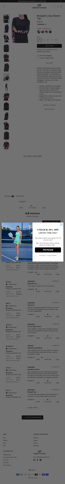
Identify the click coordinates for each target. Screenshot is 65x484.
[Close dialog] (61, 224)
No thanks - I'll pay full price (48, 255)
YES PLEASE (48, 250)
